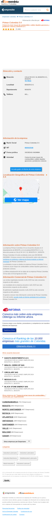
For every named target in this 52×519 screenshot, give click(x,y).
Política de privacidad (23, 508)
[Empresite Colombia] (8, 10)
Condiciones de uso (26, 511)
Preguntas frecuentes (8, 508)
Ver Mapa (28, 81)
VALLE (5, 428)
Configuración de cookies (9, 514)
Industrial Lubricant (23, 463)
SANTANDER (8, 424)
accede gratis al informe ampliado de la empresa (30, 297)
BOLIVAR (6, 432)
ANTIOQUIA (7, 421)
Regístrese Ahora (9, 330)
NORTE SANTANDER (11, 409)
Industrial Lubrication (27, 453)
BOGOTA (6, 406)
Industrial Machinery (10, 458)
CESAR (5, 436)
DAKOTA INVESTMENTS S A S (16, 358)
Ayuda (6, 480)
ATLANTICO (7, 417)
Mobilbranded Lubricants (28, 458)
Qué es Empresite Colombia (10, 511)
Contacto (21, 514)
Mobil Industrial (9, 463)
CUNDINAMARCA (10, 402)
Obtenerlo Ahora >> (26, 346)
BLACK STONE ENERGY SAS (16, 387)
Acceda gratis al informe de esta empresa (26, 169)
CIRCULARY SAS (11, 372)
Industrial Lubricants (10, 453)
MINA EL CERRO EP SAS (14, 365)
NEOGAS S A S (10, 379)
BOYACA (6, 413)
